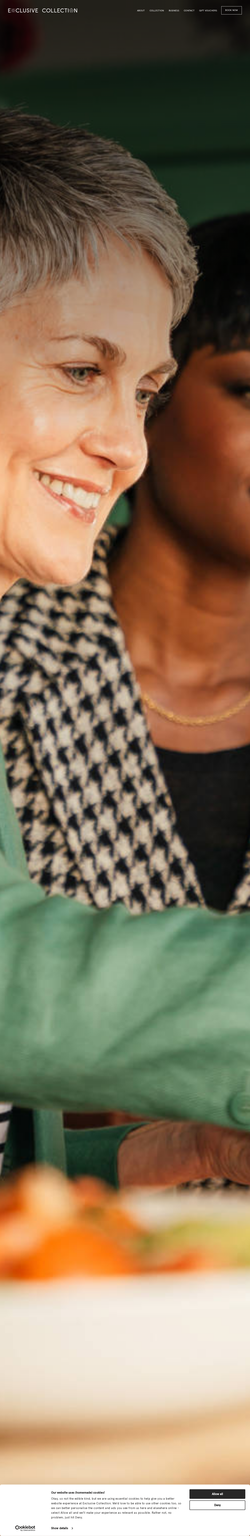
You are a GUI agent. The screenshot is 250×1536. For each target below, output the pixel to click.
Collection (157, 11)
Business (174, 11)
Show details (59, 1528)
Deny (217, 1505)
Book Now (231, 10)
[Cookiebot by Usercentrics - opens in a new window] (25, 1528)
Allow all (217, 1494)
